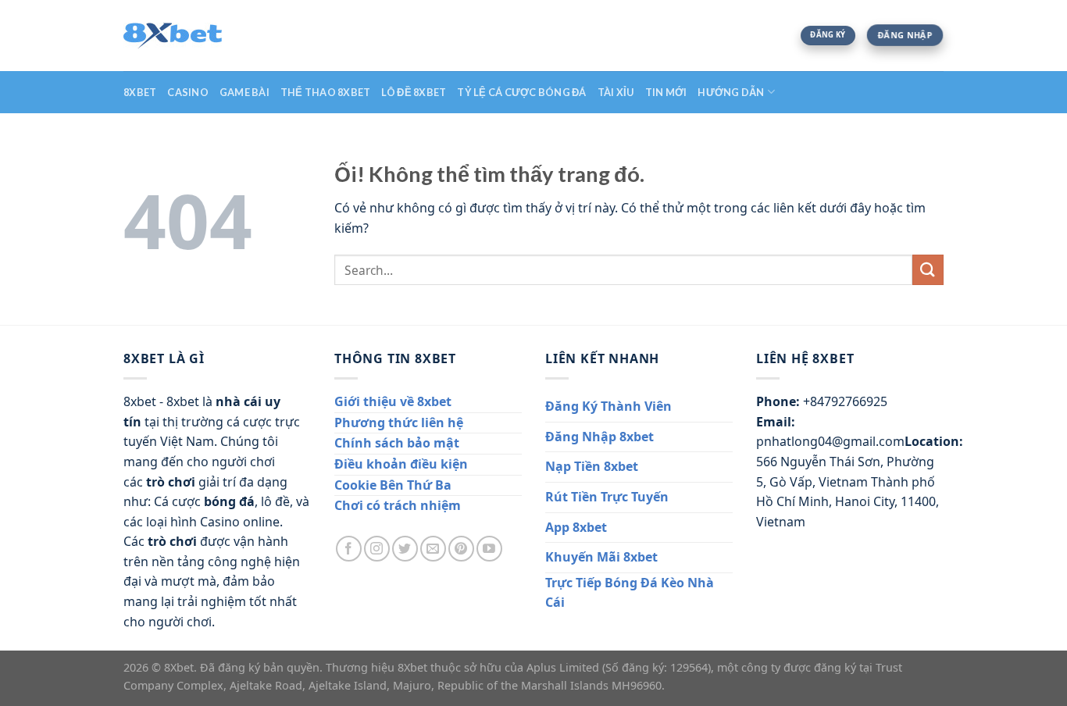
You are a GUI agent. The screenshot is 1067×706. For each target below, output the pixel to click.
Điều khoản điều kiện (401, 463)
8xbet (139, 92)
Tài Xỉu (616, 92)
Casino (188, 92)
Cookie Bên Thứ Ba (392, 485)
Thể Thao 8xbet (325, 92)
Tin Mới (666, 92)
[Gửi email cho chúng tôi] (433, 549)
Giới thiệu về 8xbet (392, 401)
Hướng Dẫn (731, 92)
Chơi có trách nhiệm (397, 505)
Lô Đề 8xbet (413, 92)
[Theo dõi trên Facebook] (349, 549)
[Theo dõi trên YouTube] (489, 549)
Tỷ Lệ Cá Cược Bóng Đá (521, 92)
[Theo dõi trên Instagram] (377, 549)
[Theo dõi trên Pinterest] (461, 549)
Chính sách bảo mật (396, 442)
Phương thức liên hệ (398, 422)
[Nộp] (928, 270)
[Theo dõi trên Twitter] (405, 549)
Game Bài (244, 92)
